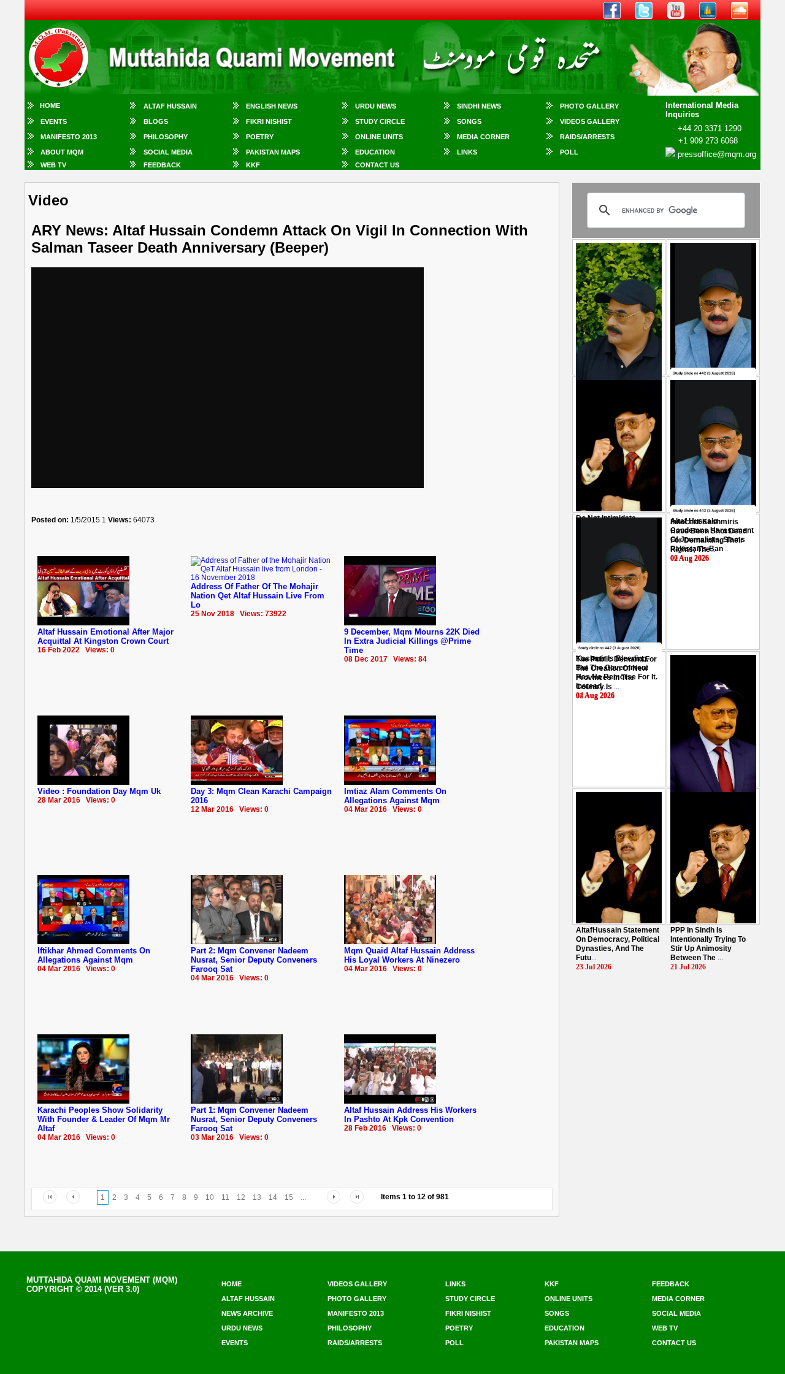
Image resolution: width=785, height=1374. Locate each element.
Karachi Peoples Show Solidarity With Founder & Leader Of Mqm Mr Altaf (103, 1119)
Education (375, 152)
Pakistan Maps (273, 152)
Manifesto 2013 (68, 136)
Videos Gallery (589, 121)
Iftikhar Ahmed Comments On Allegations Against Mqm (93, 955)
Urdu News (375, 106)
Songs (469, 121)
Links (467, 152)
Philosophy (166, 136)
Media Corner (483, 136)
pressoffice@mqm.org (717, 154)
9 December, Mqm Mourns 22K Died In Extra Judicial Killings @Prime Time (412, 641)
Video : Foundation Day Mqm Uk (99, 791)
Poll (569, 152)
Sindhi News (479, 106)
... (708, 535)
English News (271, 106)
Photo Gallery (589, 106)
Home (50, 105)
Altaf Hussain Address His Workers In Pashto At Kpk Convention (410, 1114)
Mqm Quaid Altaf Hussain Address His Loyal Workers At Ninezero (409, 955)
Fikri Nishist (269, 121)
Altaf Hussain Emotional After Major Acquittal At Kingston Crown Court (105, 636)
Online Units (379, 136)
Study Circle (380, 121)
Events (53, 121)
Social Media (168, 152)
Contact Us (377, 165)
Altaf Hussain (170, 106)
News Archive (247, 1313)
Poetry (260, 136)
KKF (253, 165)
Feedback (162, 165)
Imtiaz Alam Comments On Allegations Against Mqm (395, 796)
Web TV (53, 165)
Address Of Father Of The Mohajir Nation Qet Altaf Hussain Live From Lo (257, 595)
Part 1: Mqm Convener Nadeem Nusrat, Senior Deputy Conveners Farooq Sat (254, 1119)
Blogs (156, 121)
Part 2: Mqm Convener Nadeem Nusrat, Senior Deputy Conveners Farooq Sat (254, 960)
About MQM (61, 152)
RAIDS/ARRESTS (587, 136)
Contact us (674, 1342)
